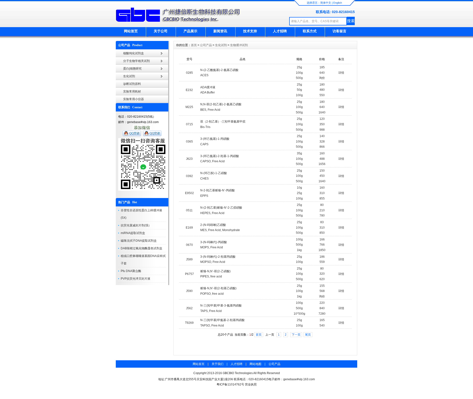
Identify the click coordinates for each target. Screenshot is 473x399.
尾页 (308, 334)
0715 (189, 124)
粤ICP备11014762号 (230, 384)
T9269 (189, 323)
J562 (189, 308)
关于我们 (217, 364)
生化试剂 (129, 76)
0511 (189, 210)
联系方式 (310, 31)
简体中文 (325, 2)
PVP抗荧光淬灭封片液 (135, 278)
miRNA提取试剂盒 (133, 233)
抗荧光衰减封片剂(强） (136, 225)
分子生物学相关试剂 (136, 61)
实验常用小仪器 (133, 99)
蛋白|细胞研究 (132, 68)
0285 (189, 72)
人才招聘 (280, 31)
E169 (189, 227)
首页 (194, 45)
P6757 (189, 274)
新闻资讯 (220, 31)
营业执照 (251, 384)
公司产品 (206, 45)
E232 (189, 90)
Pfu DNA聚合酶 (131, 271)
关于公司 (161, 31)
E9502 (189, 193)
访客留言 (339, 31)
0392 (189, 176)
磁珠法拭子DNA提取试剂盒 (139, 240)
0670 (189, 245)
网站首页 (131, 31)
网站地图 (255, 364)
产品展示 (190, 31)
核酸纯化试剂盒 (133, 53)
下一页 (296, 334)
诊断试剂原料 (132, 84)
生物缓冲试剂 (239, 45)
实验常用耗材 (132, 91)
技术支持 (250, 31)
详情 (341, 72)
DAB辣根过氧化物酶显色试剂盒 (141, 248)
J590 (189, 291)
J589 (189, 259)
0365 (189, 141)
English (337, 2)
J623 (189, 159)
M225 (189, 107)
